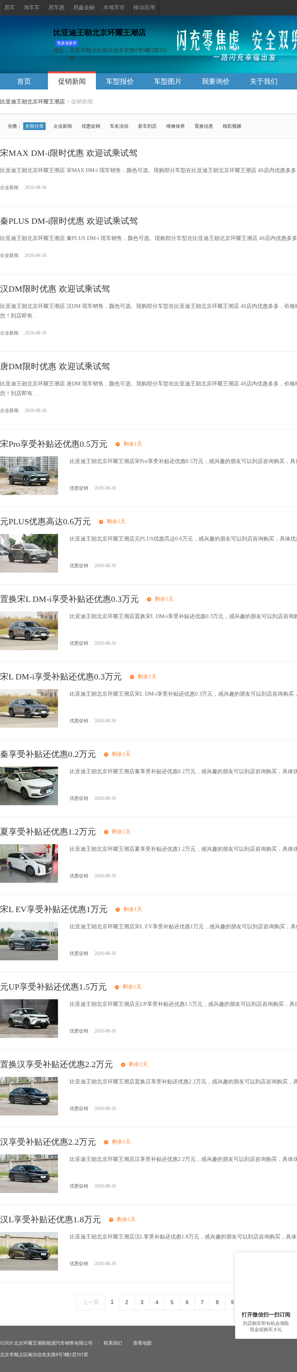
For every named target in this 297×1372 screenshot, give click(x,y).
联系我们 (113, 1343)
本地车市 (114, 7)
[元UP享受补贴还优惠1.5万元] (29, 1036)
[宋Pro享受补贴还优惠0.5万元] (29, 493)
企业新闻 (62, 126)
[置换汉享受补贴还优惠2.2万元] (29, 1114)
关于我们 (264, 81)
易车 (9, 7)
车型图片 (168, 81)
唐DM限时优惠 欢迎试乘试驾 (55, 366)
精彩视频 (232, 126)
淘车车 (32, 7)
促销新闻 (72, 81)
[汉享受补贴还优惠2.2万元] (29, 1191)
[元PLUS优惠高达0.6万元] (29, 571)
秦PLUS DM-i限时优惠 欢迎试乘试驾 (69, 221)
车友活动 (119, 126)
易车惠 (56, 7)
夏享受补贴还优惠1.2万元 (48, 831)
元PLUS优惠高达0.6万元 (45, 521)
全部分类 (34, 126)
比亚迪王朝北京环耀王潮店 (32, 102)
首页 (24, 81)
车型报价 (120, 81)
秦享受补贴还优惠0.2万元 (48, 754)
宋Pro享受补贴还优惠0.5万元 (54, 444)
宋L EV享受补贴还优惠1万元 (54, 909)
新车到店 (147, 126)
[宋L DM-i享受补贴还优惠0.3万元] (29, 726)
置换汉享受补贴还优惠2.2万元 (56, 1064)
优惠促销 (91, 126)
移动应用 (144, 7)
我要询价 (216, 81)
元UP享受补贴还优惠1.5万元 (53, 987)
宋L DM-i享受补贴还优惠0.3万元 (61, 676)
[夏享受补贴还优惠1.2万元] (29, 881)
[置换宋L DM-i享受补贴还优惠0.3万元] (29, 648)
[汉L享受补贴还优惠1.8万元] (29, 1269)
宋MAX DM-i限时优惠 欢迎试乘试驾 (68, 153)
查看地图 (142, 1343)
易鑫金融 (84, 7)
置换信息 (204, 126)
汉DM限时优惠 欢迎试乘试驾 (55, 289)
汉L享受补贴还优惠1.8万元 (50, 1219)
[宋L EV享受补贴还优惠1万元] (29, 958)
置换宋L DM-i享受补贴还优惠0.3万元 (69, 599)
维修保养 (175, 126)
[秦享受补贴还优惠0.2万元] (29, 803)
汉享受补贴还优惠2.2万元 (48, 1142)
